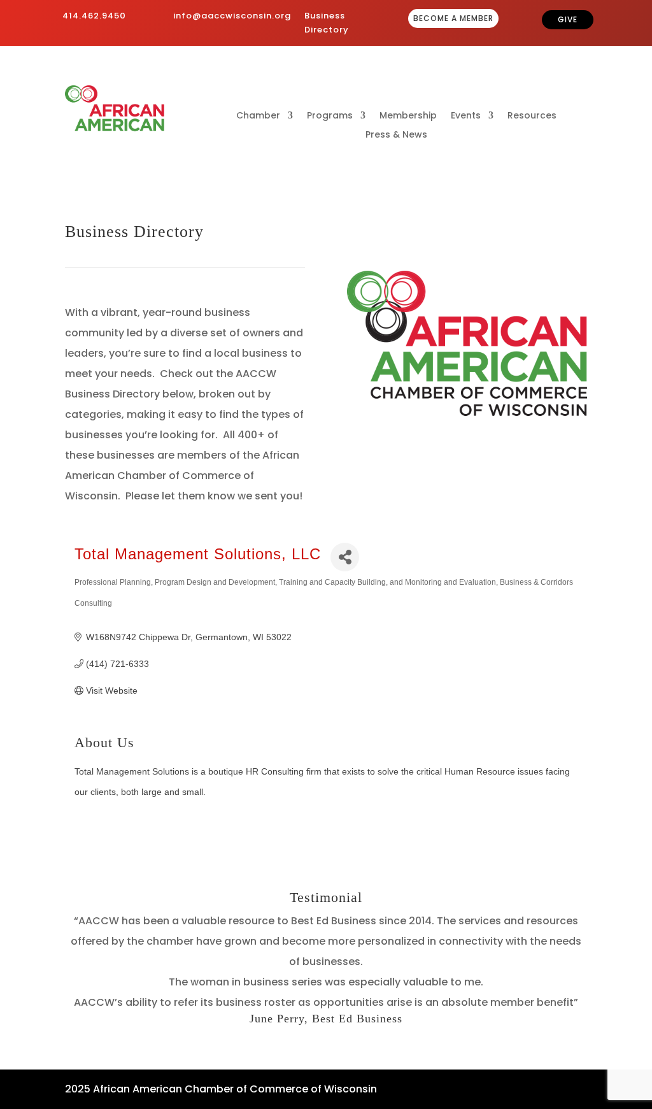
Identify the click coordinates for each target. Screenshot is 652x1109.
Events (466, 116)
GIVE (568, 19)
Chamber (258, 116)
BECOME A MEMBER (453, 18)
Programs (330, 116)
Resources (531, 116)
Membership (408, 116)
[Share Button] (344, 557)
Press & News (396, 135)
